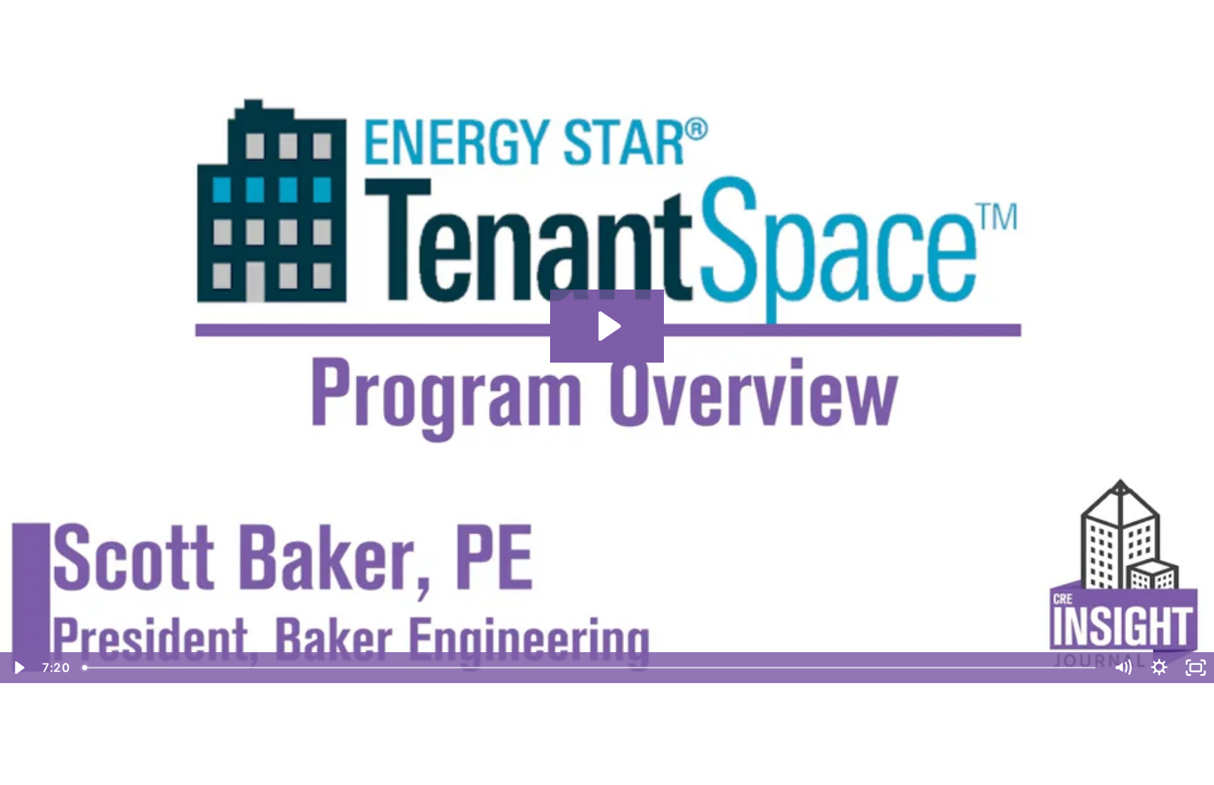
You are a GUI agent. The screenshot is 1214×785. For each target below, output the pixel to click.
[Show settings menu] (1159, 667)
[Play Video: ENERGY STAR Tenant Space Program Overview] (607, 326)
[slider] (590, 667)
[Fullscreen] (1195, 667)
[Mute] (1122, 667)
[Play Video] (18, 667)
